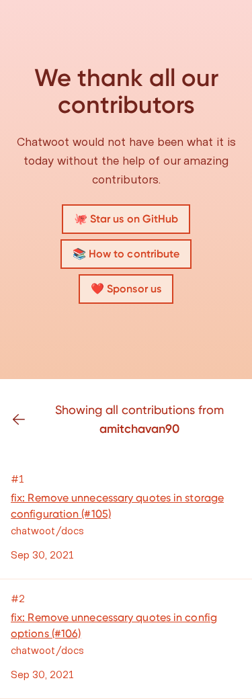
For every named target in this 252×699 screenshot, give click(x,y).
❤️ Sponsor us (126, 288)
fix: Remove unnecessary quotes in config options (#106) (114, 625)
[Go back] (24, 419)
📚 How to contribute (126, 253)
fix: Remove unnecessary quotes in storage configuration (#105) (117, 505)
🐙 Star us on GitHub (126, 218)
